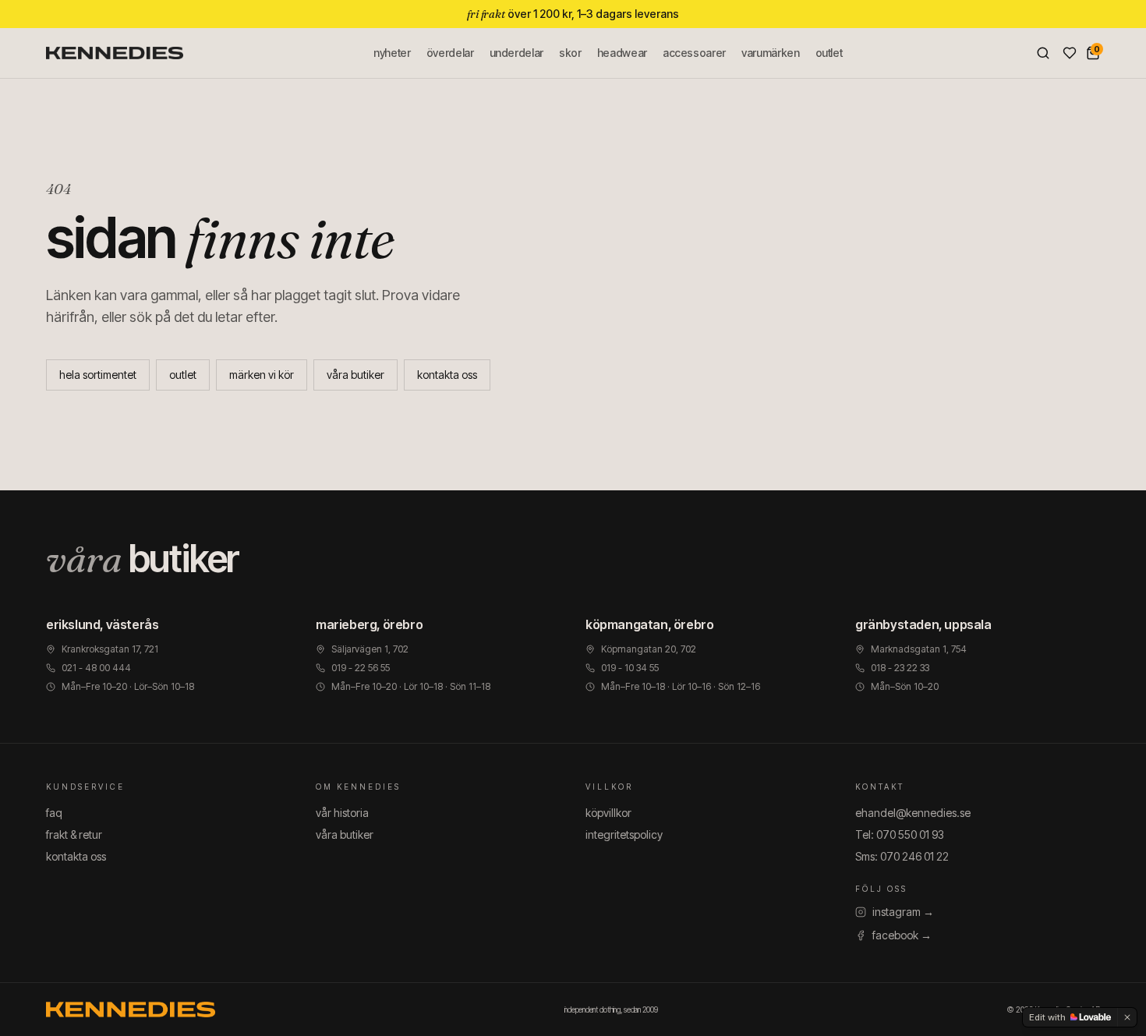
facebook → (902, 935)
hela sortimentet (97, 374)
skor (570, 52)
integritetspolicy (624, 834)
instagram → (903, 911)
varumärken (770, 52)
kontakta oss (447, 374)
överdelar (450, 52)
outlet (829, 52)
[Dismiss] (1127, 1017)
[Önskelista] (1069, 53)
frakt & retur (74, 834)
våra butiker (355, 374)
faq (54, 812)
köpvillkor (608, 812)
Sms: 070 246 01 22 (902, 856)
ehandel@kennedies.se (913, 812)
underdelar (517, 52)
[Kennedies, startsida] (114, 53)
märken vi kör (261, 374)
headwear (622, 52)
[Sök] (1043, 53)
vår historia (342, 812)
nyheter (392, 52)
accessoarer (694, 52)
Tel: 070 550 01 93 (899, 834)
